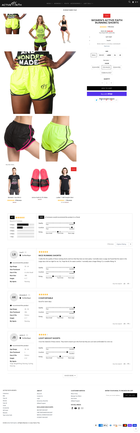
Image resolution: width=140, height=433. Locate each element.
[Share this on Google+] (111, 100)
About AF (39, 393)
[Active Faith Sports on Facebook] (72, 408)
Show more (69, 375)
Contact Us (40, 396)
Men (4, 396)
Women (5, 400)
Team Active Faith (7, 415)
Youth (4, 405)
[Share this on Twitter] (97, 100)
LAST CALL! (88, 3)
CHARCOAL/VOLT (106, 72)
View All (5, 398)
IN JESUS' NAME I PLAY (70, 10)
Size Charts (74, 398)
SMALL (94, 55)
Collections (6, 393)
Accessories (6, 408)
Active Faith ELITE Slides (39, 181)
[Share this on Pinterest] (106, 100)
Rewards (5, 412)
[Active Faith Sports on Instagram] (79, 408)
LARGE (109, 55)
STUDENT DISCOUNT (42, 417)
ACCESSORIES (75, 3)
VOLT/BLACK (106, 67)
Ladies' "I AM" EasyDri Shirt (64, 181)
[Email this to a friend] (116, 100)
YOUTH (66, 3)
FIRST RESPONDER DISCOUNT (44, 412)
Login (38, 398)
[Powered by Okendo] (16, 211)
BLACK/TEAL (117, 67)
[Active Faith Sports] (11, 3)
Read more (107, 46)
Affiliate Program (41, 403)
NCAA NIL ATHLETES (42, 401)
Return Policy (74, 393)
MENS (49, 3)
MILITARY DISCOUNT (42, 410)
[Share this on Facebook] (102, 100)
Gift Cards (5, 410)
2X (120, 55)
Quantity (107, 79)
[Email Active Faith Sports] (82, 408)
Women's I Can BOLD (14, 181)
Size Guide (106, 60)
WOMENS (57, 3)
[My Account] (133, 2)
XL (115, 55)
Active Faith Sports (12, 423)
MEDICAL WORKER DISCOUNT (44, 415)
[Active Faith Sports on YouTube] (75, 408)
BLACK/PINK (95, 67)
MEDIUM (101, 55)
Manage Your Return (76, 396)
